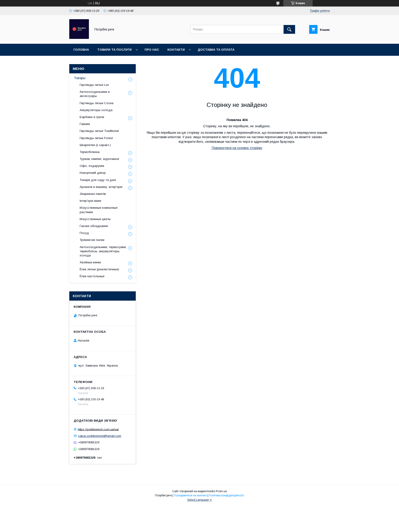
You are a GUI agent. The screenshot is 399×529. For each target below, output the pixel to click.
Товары (79, 78)
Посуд (84, 233)
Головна (81, 49)
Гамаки (85, 124)
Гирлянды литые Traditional (99, 131)
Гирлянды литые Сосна (96, 103)
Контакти (176, 49)
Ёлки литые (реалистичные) (99, 269)
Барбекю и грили (92, 117)
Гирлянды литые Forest (96, 138)
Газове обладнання (94, 226)
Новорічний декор (93, 172)
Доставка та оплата (216, 49)
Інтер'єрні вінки (90, 200)
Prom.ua (221, 491)
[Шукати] (289, 29)
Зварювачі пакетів (93, 194)
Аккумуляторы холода (96, 110)
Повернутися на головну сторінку (237, 148)
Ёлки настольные (92, 276)
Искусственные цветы (95, 219)
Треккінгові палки (92, 240)
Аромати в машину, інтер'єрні (101, 187)
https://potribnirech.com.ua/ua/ (98, 429)
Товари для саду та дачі (98, 180)
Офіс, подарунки (92, 166)
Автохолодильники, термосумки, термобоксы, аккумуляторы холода (103, 251)
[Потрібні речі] (79, 38)
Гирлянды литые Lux (94, 85)
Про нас (152, 49)
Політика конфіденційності (226, 495)
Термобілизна (90, 152)
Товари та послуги (114, 49)
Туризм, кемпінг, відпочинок (99, 159)
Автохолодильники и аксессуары (95, 94)
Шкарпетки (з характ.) (95, 145)
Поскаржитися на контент (190, 495)
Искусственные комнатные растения (99, 210)
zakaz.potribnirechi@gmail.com (99, 436)
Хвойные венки (90, 262)
